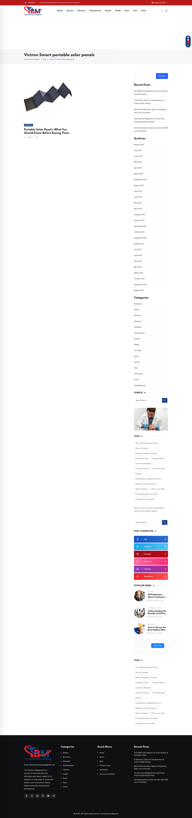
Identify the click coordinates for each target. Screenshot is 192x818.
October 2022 (139, 279)
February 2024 (139, 215)
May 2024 (138, 203)
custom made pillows (143, 464)
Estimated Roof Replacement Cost (148, 479)
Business (70, 11)
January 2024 (139, 220)
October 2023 (139, 232)
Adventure (138, 304)
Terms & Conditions (107, 774)
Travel (143, 11)
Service (137, 362)
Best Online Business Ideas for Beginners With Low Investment (59, 2)
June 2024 (138, 197)
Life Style (138, 350)
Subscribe (158, 645)
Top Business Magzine (109, 814)
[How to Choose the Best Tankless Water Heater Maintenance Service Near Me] (139, 628)
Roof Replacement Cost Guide (146, 494)
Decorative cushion (142, 469)
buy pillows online (141, 458)
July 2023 (138, 249)
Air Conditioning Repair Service (146, 443)
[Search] (162, 10)
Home (102, 753)
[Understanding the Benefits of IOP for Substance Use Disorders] (139, 612)
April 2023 (138, 267)
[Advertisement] (96, 32)
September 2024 (140, 180)
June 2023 (138, 255)
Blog (101, 761)
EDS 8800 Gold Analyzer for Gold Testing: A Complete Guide (151, 754)
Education (81, 11)
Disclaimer (104, 770)
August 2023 (139, 244)
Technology (138, 374)
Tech (135, 11)
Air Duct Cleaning (141, 448)
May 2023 (138, 261)
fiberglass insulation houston (146, 484)
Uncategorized (139, 385)
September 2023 (140, 238)
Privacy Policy (105, 765)
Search (162, 76)
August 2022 (139, 290)
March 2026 (138, 174)
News (127, 11)
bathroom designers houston (146, 453)
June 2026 (138, 156)
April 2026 (138, 168)
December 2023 (140, 226)
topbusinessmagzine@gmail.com (42, 765)
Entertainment (95, 11)
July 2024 (138, 191)
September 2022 (140, 284)
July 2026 (138, 150)
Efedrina (138, 474)
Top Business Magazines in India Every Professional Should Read (149, 774)
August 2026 (139, 145)
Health (118, 11)
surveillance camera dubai (144, 499)
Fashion (108, 11)
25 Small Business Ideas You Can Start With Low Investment (151, 781)
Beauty (60, 11)
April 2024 (138, 209)
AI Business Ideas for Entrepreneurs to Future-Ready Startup (149, 760)
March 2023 (138, 273)
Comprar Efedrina (158, 458)
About (102, 757)
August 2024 (139, 185)
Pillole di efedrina (141, 489)
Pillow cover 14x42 (158, 489)
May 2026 (138, 162)
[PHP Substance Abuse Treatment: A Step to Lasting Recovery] (139, 595)
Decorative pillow (159, 469)
